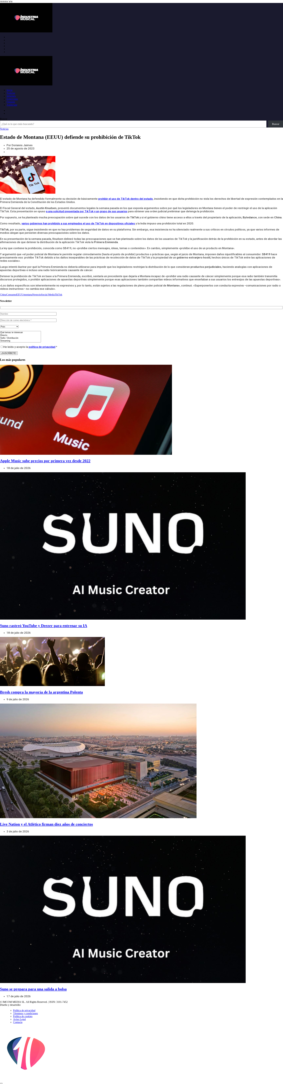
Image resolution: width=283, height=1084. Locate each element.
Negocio (36, 294)
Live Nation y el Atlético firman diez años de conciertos (46, 824)
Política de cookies (22, 1016)
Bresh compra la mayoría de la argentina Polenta (41, 692)
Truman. (26, 1004)
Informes (11, 96)
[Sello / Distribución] (20, 338)
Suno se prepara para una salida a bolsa (33, 989)
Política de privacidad (24, 1010)
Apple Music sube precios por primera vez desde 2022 (45, 461)
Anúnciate (12, 104)
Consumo (11, 294)
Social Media (48, 294)
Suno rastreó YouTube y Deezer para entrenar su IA (43, 626)
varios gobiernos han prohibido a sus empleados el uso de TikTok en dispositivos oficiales (78, 223)
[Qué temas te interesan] (20, 332)
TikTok (58, 294)
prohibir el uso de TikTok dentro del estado (125, 198)
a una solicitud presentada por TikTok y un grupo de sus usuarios (86, 211)
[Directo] (20, 335)
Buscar (3, 119)
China (3, 294)
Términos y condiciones (25, 1013)
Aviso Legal (19, 1019)
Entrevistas (12, 99)
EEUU (19, 294)
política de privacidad (42, 347)
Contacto (17, 1022)
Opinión (11, 102)
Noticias (11, 93)
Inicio (9, 90)
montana (27, 294)
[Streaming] (20, 341)
